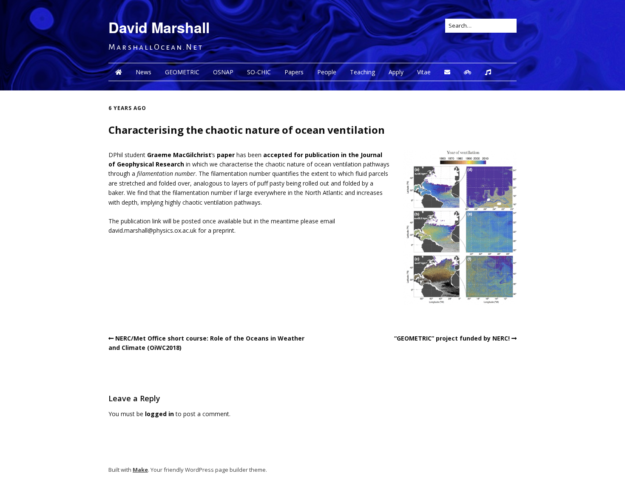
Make (140, 469)
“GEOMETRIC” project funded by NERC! (452, 338)
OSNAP (223, 72)
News (143, 72)
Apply (396, 72)
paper (226, 155)
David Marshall (159, 27)
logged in (159, 414)
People (326, 72)
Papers (294, 72)
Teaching (362, 72)
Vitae (424, 72)
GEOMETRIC (182, 72)
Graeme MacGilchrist (179, 155)
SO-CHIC (259, 72)
